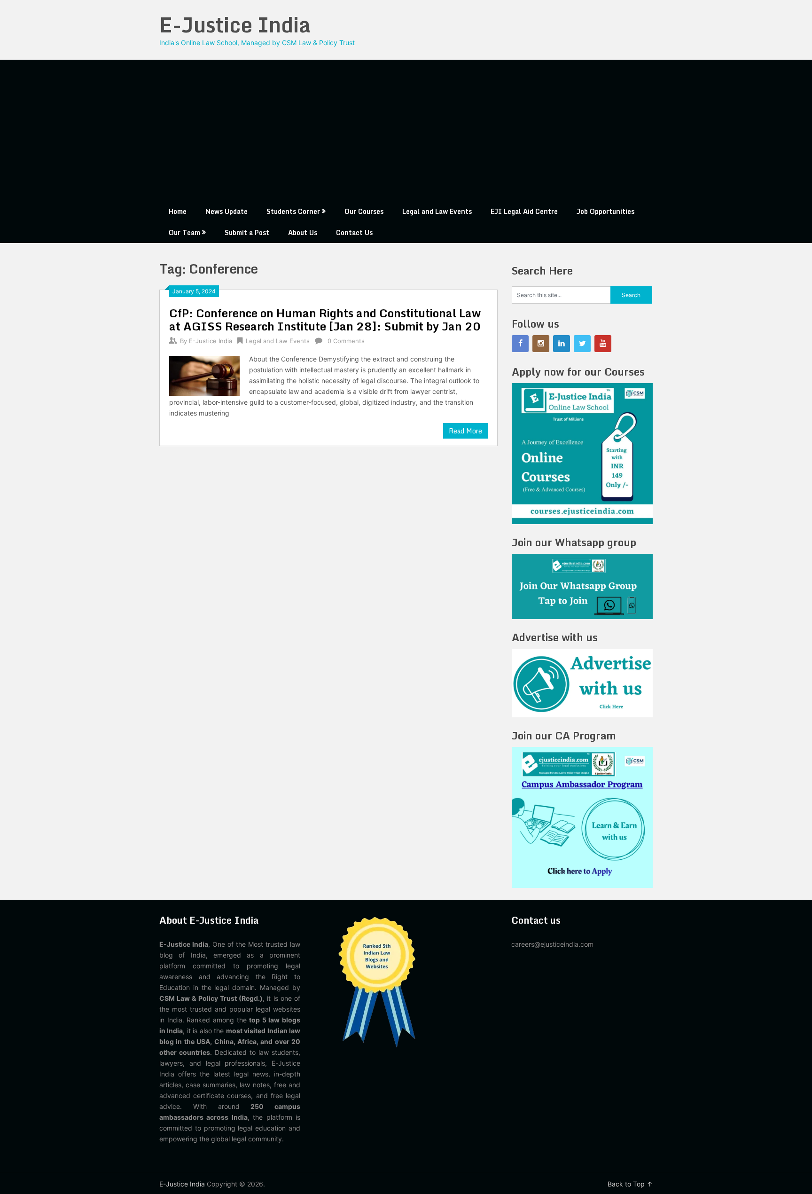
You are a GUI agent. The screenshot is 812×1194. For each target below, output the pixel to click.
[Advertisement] (406, 130)
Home (178, 211)
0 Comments (346, 341)
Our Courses (363, 211)
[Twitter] (582, 343)
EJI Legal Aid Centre (524, 211)
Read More (465, 430)
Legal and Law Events (437, 211)
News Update (226, 211)
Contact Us (354, 232)
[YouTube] (602, 343)
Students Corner (293, 211)
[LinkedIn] (561, 343)
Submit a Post (247, 232)
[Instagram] (540, 343)
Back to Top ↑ (630, 1184)
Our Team (184, 232)
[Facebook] (520, 343)
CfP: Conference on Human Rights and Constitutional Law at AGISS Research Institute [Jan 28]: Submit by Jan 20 (325, 319)
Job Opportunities (605, 211)
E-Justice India (235, 24)
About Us (302, 232)
